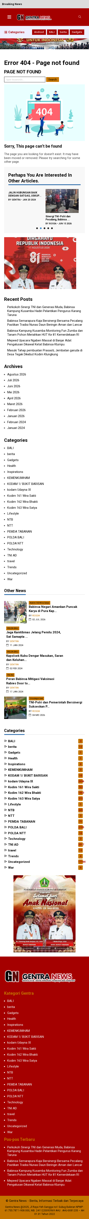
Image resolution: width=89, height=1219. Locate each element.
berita (63, 32)
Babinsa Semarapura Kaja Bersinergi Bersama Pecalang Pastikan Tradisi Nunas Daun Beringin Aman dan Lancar (45, 323)
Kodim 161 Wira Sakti (21, 496)
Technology (15, 549)
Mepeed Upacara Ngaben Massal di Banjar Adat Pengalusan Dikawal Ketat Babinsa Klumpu (39, 342)
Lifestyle (13, 513)
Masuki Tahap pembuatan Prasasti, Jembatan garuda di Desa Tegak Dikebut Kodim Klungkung (44, 352)
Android (39, 32)
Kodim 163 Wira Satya (22, 508)
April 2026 (14, 398)
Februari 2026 (16, 410)
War (10, 579)
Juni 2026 (13, 386)
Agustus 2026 (16, 374)
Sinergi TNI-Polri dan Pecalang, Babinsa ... (58, 218)
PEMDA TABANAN (19, 531)
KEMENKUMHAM (18, 478)
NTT (10, 525)
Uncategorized (17, 573)
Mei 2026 (13, 392)
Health (11, 466)
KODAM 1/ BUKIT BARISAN (25, 484)
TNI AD (12, 555)
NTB (10, 519)
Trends (12, 567)
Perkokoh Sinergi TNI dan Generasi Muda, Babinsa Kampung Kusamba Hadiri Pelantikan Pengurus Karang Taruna (44, 311)
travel (11, 561)
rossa (53, 223)
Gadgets (77, 32)
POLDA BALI (15, 537)
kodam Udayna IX (19, 490)
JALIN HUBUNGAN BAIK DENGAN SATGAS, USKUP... (24, 194)
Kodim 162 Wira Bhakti (22, 502)
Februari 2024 (16, 422)
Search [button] (52, 79)
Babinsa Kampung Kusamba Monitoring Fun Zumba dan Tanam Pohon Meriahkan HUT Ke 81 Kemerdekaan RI (45, 332)
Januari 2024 (16, 428)
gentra (16, 199)
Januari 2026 (16, 416)
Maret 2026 (15, 404)
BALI (52, 32)
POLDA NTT (15, 543)
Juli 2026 (13, 380)
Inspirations (15, 472)
